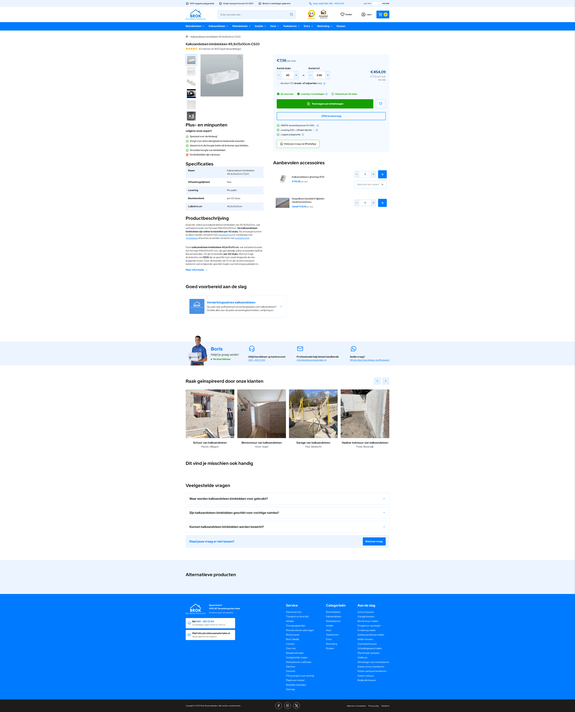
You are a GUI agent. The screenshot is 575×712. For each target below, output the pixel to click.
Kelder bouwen (365, 639)
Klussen (341, 26)
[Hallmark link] (323, 14)
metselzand (192, 238)
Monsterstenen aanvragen (300, 630)
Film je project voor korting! (300, 675)
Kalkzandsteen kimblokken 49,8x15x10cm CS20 (216, 36)
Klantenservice (294, 612)
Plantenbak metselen (369, 653)
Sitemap (290, 689)
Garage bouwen (366, 616)
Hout (273, 26)
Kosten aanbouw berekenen (372, 671)
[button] (191, 60)
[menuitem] (300, 612)
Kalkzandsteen (217, 26)
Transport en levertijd (297, 616)
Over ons (291, 648)
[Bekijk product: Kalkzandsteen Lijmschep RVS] (282, 179)
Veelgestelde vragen (297, 657)
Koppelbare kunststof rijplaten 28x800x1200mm (308, 200)
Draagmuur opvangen (369, 625)
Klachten (290, 666)
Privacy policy (373, 706)
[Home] (187, 36)
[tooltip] (324, 83)
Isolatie (259, 26)
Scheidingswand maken (370, 648)
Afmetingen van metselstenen (373, 662)
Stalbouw (362, 657)
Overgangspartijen (295, 625)
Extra (307, 26)
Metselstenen (240, 26)
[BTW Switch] (377, 3)
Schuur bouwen (366, 612)
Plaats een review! (295, 680)
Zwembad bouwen (367, 643)
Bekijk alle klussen (367, 680)
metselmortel (242, 238)
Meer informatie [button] (195, 269)
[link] (236, 306)
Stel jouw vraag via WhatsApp (300, 143)
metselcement (225, 234)
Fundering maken (367, 630)
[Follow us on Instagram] (287, 705)
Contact (290, 643)
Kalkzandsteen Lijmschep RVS (308, 176)
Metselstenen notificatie (298, 662)
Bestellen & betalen (296, 684)
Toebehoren (290, 26)
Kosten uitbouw (366, 675)
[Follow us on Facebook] (278, 705)
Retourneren (292, 634)
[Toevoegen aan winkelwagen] (382, 174)
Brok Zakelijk (292, 639)
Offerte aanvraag (331, 116)
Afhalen (290, 621)
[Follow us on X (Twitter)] (296, 705)
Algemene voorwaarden (356, 706)
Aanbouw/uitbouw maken (371, 634)
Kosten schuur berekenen (371, 666)
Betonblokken (193, 26)
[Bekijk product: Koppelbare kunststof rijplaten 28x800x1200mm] (282, 203)
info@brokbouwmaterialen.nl (311, 360)
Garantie (290, 671)
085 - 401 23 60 (256, 360)
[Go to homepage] (195, 14)
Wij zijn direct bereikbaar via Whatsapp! (369, 360)
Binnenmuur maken (368, 621)
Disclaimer (385, 706)
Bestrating (323, 26)
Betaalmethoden (295, 653)
